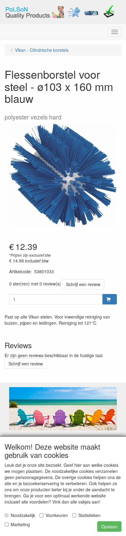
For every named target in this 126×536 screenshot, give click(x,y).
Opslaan (109, 526)
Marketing (20, 524)
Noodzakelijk (23, 515)
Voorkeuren (57, 515)
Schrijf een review (83, 284)
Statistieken (89, 515)
